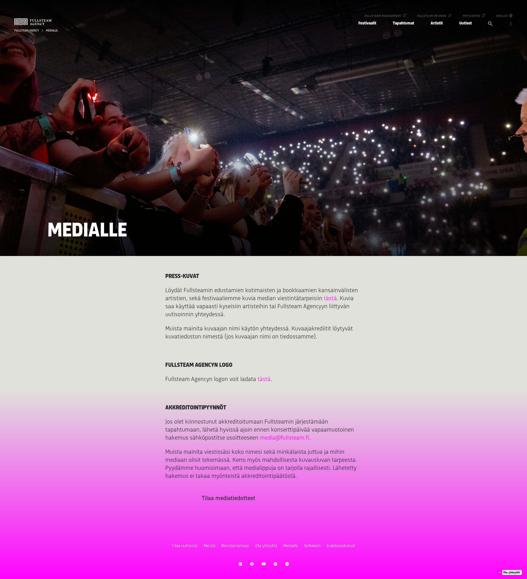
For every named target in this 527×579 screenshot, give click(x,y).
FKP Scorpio (471, 16)
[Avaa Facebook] (252, 564)
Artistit (437, 23)
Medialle (52, 30)
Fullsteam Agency (27, 30)
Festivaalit (367, 23)
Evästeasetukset (341, 546)
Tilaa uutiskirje (185, 546)
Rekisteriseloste (235, 546)
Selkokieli (312, 546)
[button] (509, 572)
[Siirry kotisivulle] (32, 22)
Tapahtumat (403, 23)
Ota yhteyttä (266, 546)
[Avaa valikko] (510, 24)
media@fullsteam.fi (284, 438)
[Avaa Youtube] (263, 564)
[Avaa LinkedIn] (287, 564)
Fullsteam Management (383, 16)
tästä (330, 298)
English (502, 16)
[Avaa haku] (490, 24)
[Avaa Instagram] (240, 564)
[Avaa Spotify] (275, 564)
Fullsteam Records (432, 16)
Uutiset (465, 23)
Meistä (209, 546)
